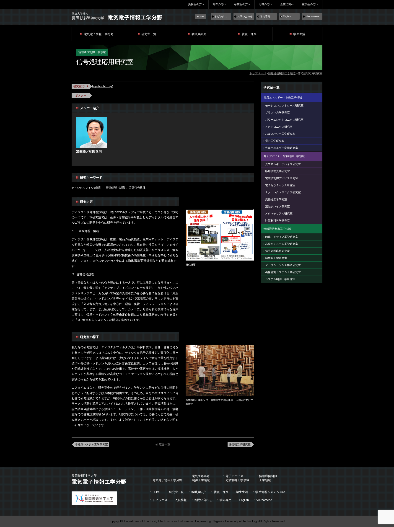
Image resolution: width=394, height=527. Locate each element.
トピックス (221, 16)
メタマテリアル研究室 (279, 213)
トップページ (257, 73)
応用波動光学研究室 (277, 171)
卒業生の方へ (242, 4)
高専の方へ (219, 4)
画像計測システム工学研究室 (283, 272)
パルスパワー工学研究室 (280, 133)
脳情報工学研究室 (240, 444)
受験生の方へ (196, 4)
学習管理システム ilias (270, 492)
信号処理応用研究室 (277, 251)
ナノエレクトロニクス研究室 (283, 192)
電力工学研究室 (274, 140)
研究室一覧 (148, 34)
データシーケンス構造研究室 (283, 265)
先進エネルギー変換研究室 (281, 148)
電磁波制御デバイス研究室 (281, 178)
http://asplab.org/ (102, 86)
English (287, 16)
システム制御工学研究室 (280, 279)
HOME (200, 16)
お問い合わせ (244, 16)
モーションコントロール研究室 (284, 105)
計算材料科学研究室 (277, 220)
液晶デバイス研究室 (277, 206)
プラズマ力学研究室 (277, 112)
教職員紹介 (199, 34)
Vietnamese (312, 16)
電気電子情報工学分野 (99, 34)
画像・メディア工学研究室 (281, 236)
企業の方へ (287, 4)
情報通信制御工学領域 (282, 73)
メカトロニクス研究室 (279, 126)
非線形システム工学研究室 (91, 444)
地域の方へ (265, 4)
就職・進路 (249, 34)
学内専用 (265, 16)
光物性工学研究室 (276, 199)
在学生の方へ (310, 4)
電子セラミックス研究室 (280, 185)
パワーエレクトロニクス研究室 (284, 119)
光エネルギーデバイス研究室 (283, 164)
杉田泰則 (95, 151)
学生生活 (299, 34)
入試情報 (181, 500)
